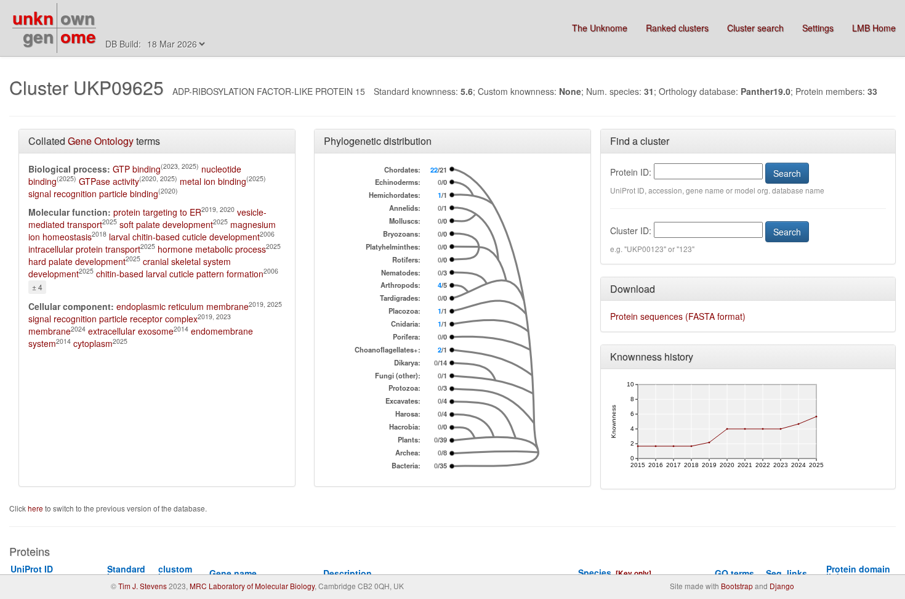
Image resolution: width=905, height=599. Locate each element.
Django (782, 586)
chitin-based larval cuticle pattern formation (179, 273)
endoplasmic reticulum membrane (182, 306)
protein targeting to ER (157, 212)
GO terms (734, 573)
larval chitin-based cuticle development (184, 236)
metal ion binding (213, 181)
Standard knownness (131, 573)
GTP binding (137, 169)
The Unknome (599, 28)
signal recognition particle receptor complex (113, 318)
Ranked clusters (677, 28)
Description (347, 573)
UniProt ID (36, 573)
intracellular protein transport (84, 249)
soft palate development (166, 224)
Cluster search (755, 28)
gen (38, 36)
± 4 (37, 287)
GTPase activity (109, 181)
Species (594, 572)
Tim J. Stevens (142, 586)
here (36, 508)
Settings (818, 28)
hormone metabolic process (212, 249)
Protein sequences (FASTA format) (678, 316)
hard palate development (77, 261)
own (77, 17)
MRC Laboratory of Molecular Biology (252, 586)
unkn (33, 17)
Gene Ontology (101, 141)
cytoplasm (93, 343)
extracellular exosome (131, 331)
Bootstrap (737, 586)
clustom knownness (182, 573)
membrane (49, 331)
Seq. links (786, 573)
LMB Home (874, 28)
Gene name (233, 573)
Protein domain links (858, 573)
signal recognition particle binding (93, 193)
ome (78, 36)
